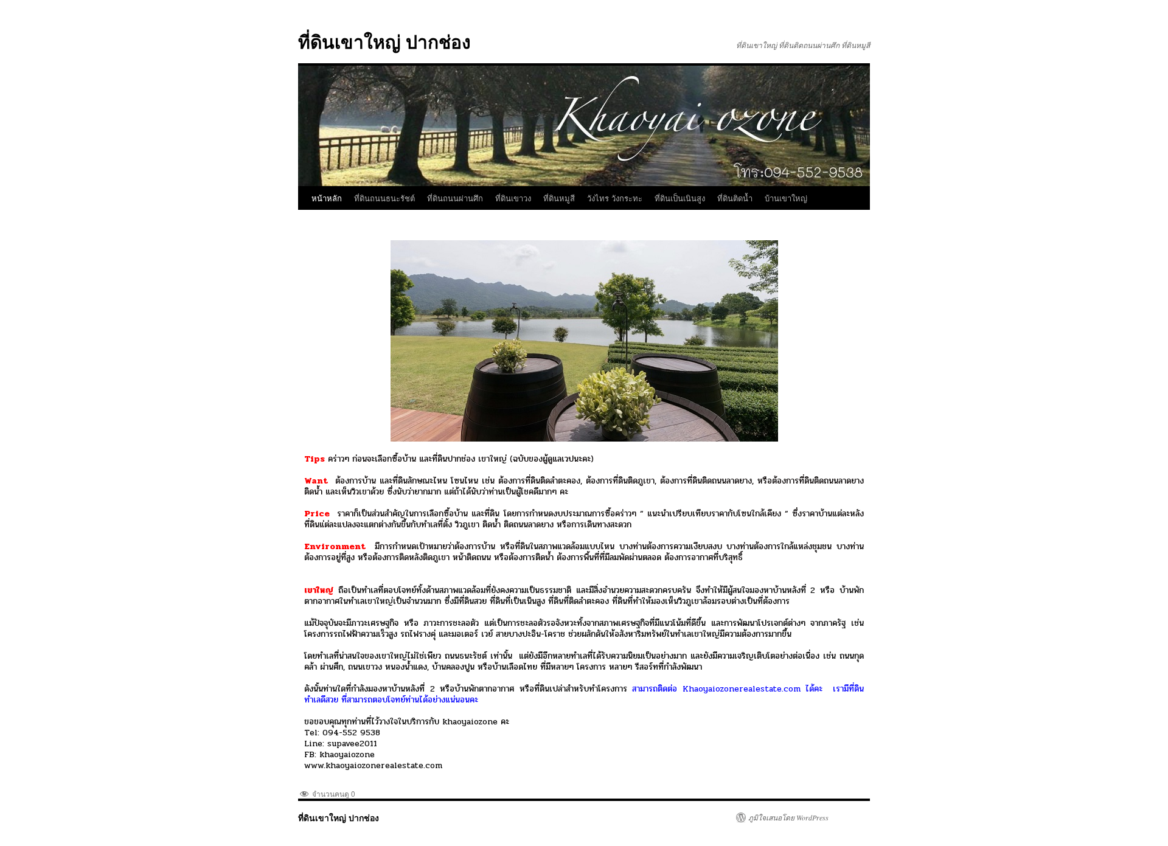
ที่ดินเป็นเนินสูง (680, 198)
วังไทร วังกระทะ (614, 198)
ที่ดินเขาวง (513, 198)
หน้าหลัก (326, 198)
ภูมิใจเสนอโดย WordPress (788, 817)
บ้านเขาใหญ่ (786, 198)
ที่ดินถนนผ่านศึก (455, 198)
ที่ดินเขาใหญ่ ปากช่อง (384, 41)
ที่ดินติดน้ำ (735, 198)
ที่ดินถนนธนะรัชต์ (384, 198)
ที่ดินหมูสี (559, 198)
